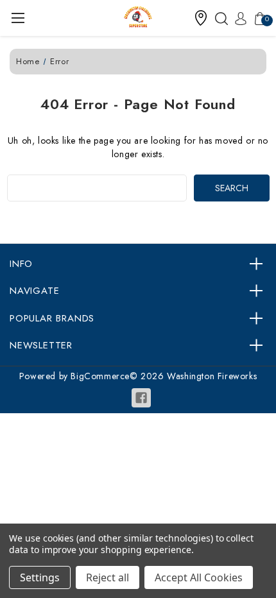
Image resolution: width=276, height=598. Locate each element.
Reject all (107, 577)
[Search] (218, 18)
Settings (40, 577)
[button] (201, 18)
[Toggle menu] (17, 17)
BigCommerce (100, 376)
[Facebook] (141, 397)
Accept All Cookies (199, 577)
